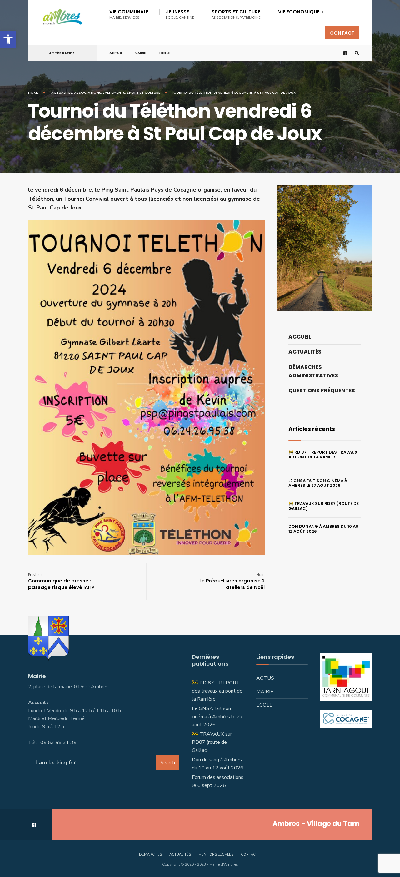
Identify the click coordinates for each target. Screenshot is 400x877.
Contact (342, 33)
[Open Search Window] (356, 53)
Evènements (114, 92)
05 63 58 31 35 (58, 742)
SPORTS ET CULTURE (236, 14)
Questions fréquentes (321, 390)
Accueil (299, 336)
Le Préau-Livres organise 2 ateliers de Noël (232, 581)
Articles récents (311, 429)
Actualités (61, 92)
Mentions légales (215, 854)
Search (168, 762)
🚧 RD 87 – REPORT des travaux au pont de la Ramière (323, 454)
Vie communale (128, 14)
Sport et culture (143, 92)
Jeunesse (180, 14)
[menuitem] (134, 13)
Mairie (140, 52)
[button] (8, 39)
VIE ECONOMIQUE (298, 11)
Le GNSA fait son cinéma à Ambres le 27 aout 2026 (317, 483)
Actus (115, 52)
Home (33, 92)
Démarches (150, 854)
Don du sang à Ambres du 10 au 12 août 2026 (323, 528)
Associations (87, 92)
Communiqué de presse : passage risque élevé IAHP (61, 581)
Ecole (164, 52)
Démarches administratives (313, 371)
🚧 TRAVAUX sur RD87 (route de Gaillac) (323, 506)
